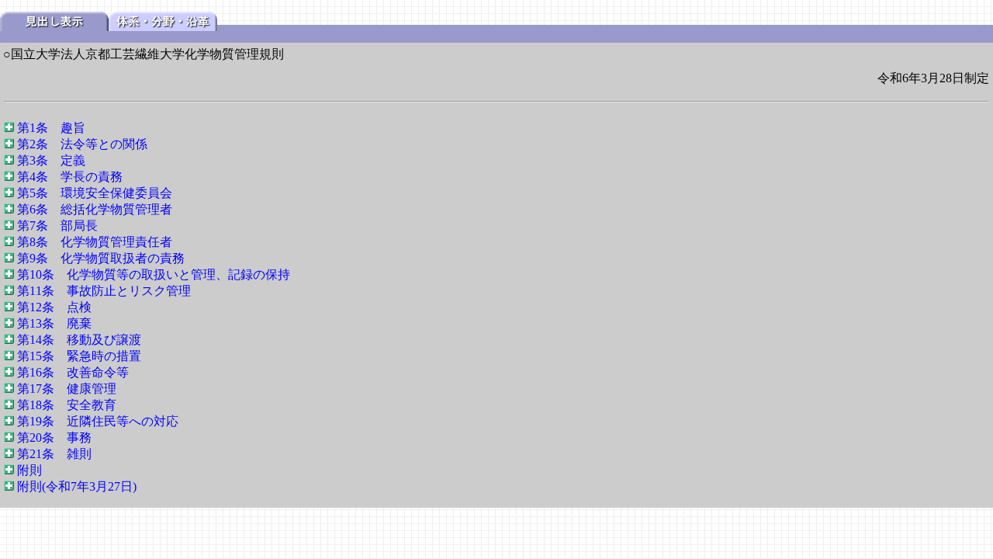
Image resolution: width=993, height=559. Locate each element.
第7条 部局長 (57, 225)
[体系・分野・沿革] (163, 26)
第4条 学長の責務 (70, 176)
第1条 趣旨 (51, 127)
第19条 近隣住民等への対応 (97, 421)
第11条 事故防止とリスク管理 (104, 290)
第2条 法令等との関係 (82, 144)
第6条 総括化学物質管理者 (94, 209)
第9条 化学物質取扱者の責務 (101, 258)
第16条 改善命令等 (73, 372)
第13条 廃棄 (54, 323)
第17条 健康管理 (66, 388)
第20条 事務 (54, 437)
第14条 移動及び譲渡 (79, 339)
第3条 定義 (51, 160)
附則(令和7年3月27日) (77, 486)
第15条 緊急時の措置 (79, 356)
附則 (29, 470)
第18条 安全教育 (66, 404)
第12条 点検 (54, 307)
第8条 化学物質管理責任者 (94, 241)
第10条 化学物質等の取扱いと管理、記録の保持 (153, 274)
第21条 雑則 (54, 453)
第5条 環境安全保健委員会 (94, 193)
